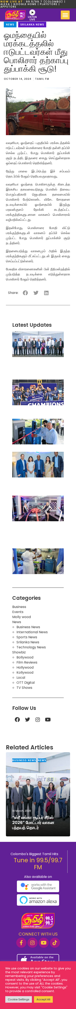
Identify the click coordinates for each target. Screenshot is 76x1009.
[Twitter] (27, 719)
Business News (28, 627)
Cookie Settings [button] (18, 999)
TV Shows (24, 687)
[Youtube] (48, 719)
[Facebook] (17, 719)
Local (20, 677)
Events (17, 611)
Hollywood (25, 667)
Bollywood (24, 657)
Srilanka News (32, 24)
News (10, 24)
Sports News (26, 637)
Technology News (31, 647)
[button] (65, 15)
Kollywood (24, 672)
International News (32, 632)
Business (19, 606)
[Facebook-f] (21, 943)
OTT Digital (25, 682)
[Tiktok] (55, 943)
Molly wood (21, 616)
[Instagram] (38, 719)
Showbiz (19, 652)
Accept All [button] (43, 999)
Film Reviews (26, 662)
